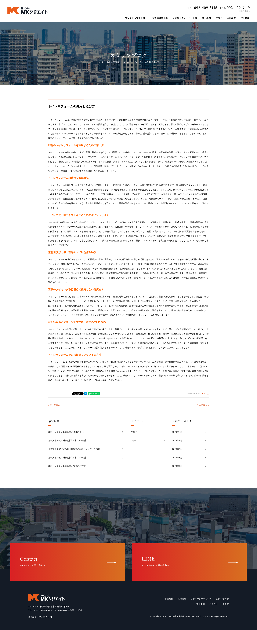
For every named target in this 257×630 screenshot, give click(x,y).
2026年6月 (177, 449)
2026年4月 (177, 466)
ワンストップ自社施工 (136, 18)
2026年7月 (177, 440)
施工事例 (206, 18)
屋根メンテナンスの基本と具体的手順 (66, 432)
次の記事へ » (203, 405)
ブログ (219, 18)
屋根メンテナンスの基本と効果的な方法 (67, 466)
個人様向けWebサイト (38, 617)
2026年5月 (177, 457)
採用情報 (245, 18)
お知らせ (213, 604)
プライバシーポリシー (201, 598)
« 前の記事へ (54, 405)
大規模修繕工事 (160, 18)
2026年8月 (177, 432)
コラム (206, 394)
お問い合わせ (222, 598)
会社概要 (231, 18)
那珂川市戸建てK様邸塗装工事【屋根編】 (67, 440)
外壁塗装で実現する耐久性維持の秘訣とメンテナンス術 (74, 449)
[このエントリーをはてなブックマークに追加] (85, 394)
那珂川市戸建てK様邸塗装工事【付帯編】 (67, 457)
